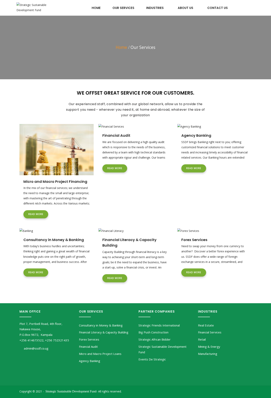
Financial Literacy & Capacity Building (103, 332)
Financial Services (209, 332)
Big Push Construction (153, 332)
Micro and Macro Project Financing (55, 181)
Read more (35, 214)
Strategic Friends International (159, 325)
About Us (185, 8)
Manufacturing (207, 354)
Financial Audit (116, 135)
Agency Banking (196, 135)
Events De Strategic (152, 359)
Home (96, 8)
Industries (155, 8)
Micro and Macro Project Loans (100, 354)
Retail (202, 339)
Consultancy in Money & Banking (53, 239)
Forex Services (194, 239)
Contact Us (217, 8)
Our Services (123, 8)
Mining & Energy (209, 347)
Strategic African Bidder (154, 339)
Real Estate (206, 325)
